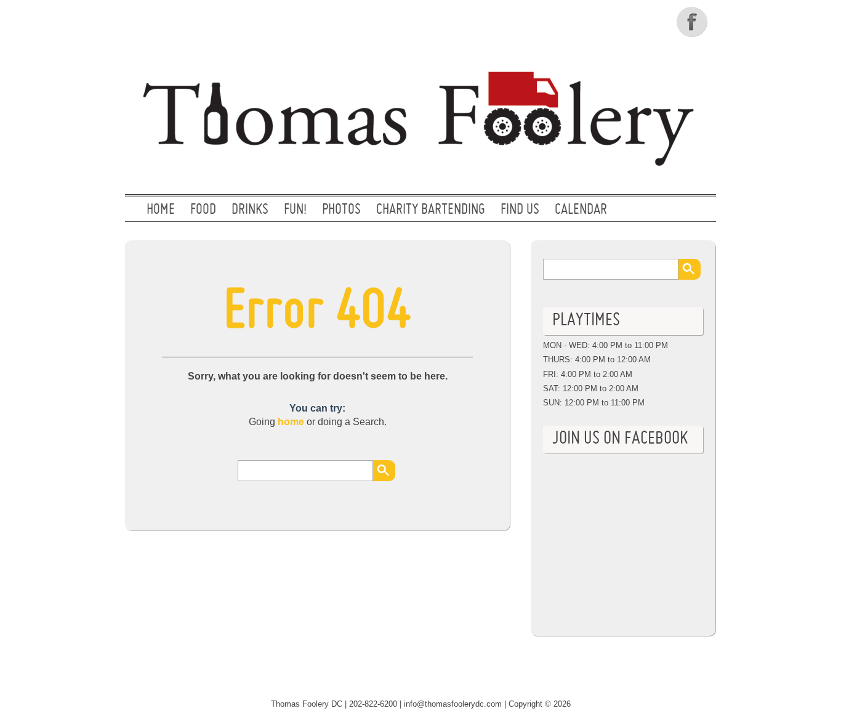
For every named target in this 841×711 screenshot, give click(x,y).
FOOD (203, 210)
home (291, 421)
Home (161, 210)
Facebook (693, 21)
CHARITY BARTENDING (430, 210)
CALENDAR (581, 210)
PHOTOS (341, 210)
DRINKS (249, 210)
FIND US (520, 210)
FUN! (295, 210)
